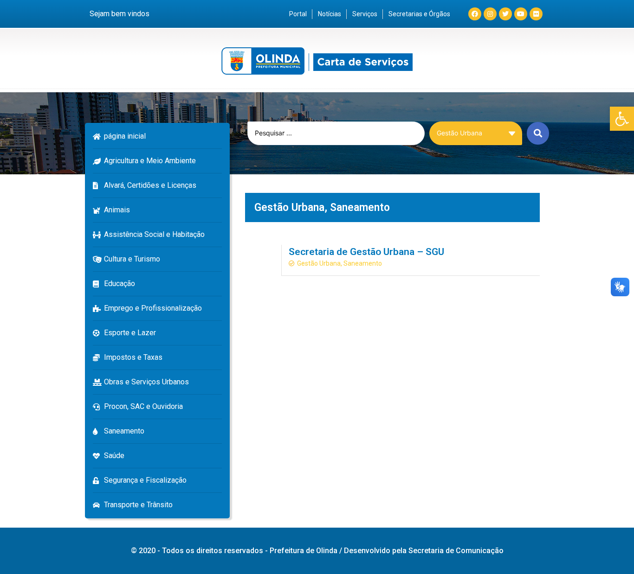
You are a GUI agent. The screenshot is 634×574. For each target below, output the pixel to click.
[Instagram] (490, 13)
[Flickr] (536, 13)
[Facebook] (474, 13)
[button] (622, 119)
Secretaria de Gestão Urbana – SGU (366, 251)
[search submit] (538, 133)
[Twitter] (505, 13)
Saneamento (360, 207)
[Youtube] (520, 13)
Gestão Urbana (289, 207)
